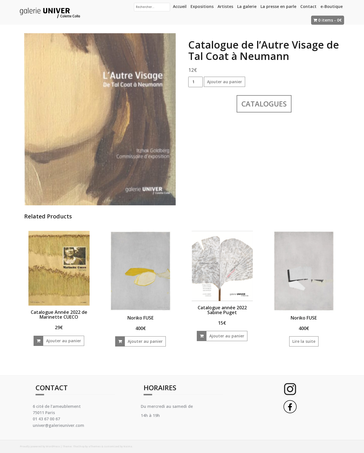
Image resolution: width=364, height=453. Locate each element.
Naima (127, 446)
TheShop (78, 446)
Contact (308, 6)
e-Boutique (331, 6)
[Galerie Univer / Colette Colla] (50, 11)
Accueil (180, 6)
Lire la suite (303, 341)
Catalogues (264, 103)
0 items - (330, 20)
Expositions (202, 6)
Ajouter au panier (224, 81)
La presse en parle (278, 6)
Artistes (225, 6)
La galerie (247, 6)
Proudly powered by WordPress (40, 446)
